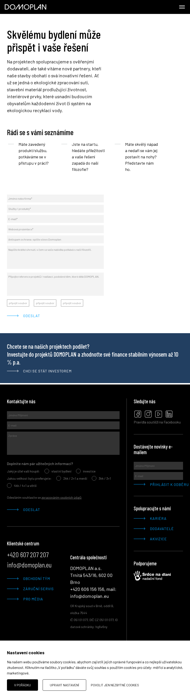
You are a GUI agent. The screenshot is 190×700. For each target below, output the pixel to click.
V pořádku (22, 685)
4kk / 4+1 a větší (25, 486)
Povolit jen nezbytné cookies (115, 685)
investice (89, 471)
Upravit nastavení (64, 685)
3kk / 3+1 (105, 478)
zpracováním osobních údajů (61, 497)
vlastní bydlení (61, 471)
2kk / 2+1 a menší (75, 478)
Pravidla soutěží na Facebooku (157, 422)
